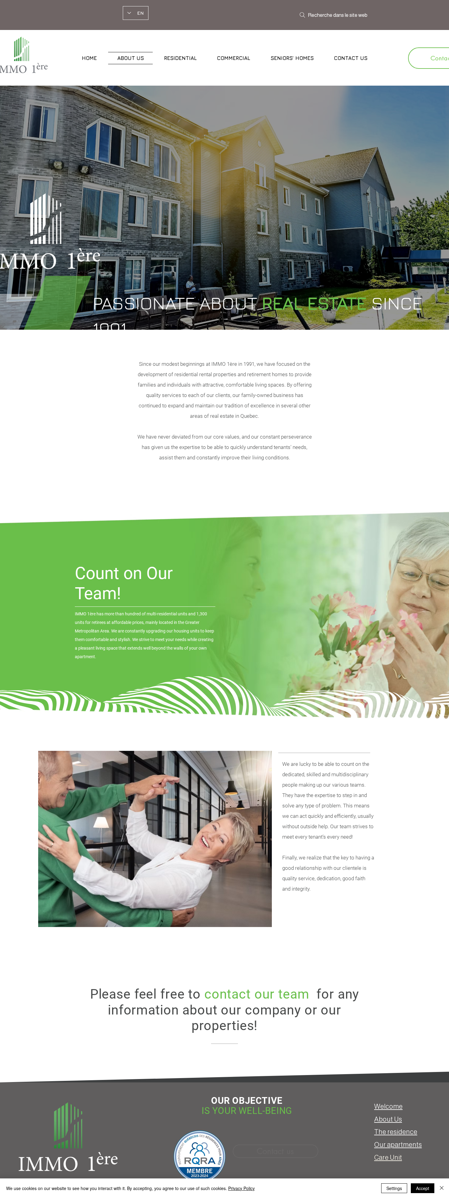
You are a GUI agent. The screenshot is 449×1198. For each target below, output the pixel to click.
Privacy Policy (241, 1188)
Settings (394, 1188)
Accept (422, 1188)
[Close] (441, 1188)
